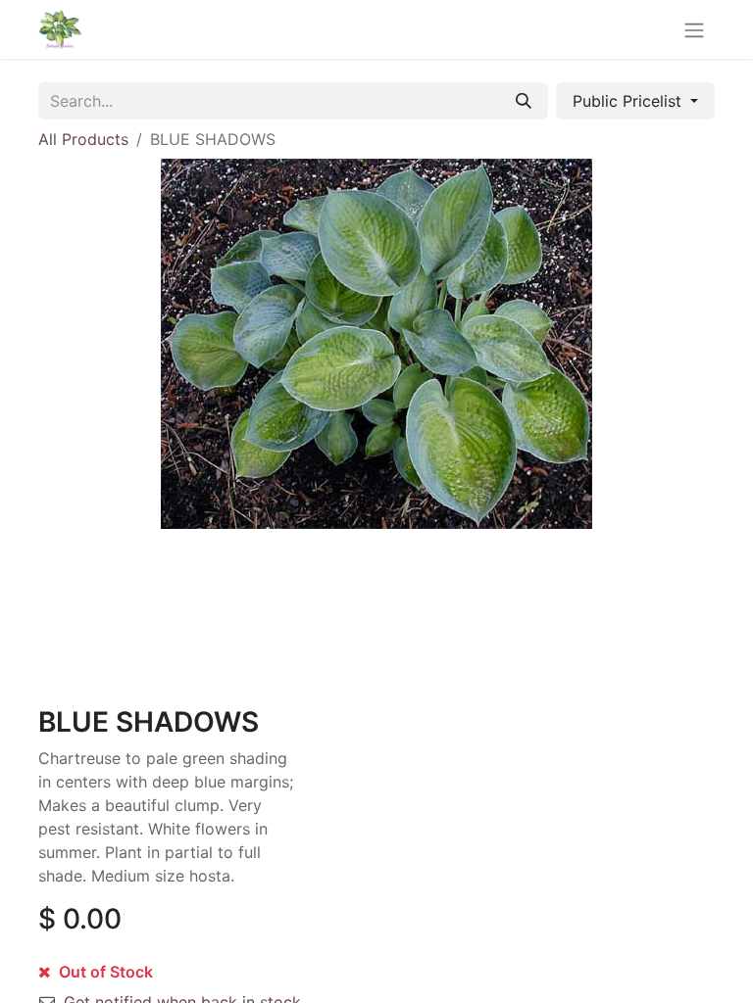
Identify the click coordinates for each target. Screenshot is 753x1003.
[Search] (523, 100)
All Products (83, 139)
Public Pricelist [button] (629, 101)
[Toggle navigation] (694, 29)
